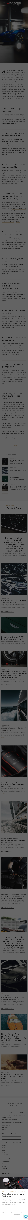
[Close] (25, 1179)
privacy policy (17, 1214)
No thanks (5, 1216)
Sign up (22, 1208)
